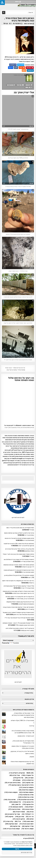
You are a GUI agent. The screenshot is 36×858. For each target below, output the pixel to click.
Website (28, 85)
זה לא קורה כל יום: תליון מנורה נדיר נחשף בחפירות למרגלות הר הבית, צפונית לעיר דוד (20, 598)
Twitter (20, 65)
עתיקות (9, 817)
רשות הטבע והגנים (26, 824)
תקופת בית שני (27, 829)
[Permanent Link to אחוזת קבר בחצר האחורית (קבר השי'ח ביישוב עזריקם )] (18, 310)
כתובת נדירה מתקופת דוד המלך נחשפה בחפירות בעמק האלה (23, 747)
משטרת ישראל (19, 812)
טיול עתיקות (28, 804)
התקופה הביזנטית (26, 787)
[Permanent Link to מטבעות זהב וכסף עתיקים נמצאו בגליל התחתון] (18, 210)
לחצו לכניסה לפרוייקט (18, 518)
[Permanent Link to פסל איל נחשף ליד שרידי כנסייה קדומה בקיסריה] (18, 172)
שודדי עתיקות (28, 826)
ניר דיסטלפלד (28, 814)
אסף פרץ (29, 778)
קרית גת (31, 726)
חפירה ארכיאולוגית (26, 797)
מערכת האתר (28, 23)
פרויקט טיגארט (19, 819)
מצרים (30, 812)
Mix (23, 70)
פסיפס (30, 819)
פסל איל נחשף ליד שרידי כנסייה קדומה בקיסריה (18, 187)
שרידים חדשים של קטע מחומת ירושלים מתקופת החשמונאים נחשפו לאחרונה (20, 603)
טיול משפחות (15, 802)
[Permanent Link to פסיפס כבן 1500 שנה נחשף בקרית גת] (18, 144)
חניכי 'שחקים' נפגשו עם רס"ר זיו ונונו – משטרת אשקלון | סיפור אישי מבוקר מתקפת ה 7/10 (18, 624)
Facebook (12, 65)
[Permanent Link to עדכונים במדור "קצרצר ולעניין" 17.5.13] (18, 111)
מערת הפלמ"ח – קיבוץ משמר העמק (18, 271)
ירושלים (29, 807)
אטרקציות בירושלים (17, 773)
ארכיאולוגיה (28, 780)
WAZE (30, 773)
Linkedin (30, 70)
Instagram (10, 85)
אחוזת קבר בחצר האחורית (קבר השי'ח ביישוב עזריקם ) (18, 323)
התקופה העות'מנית (26, 792)
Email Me (28, 87)
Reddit (21, 67)
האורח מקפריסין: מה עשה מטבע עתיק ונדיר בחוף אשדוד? (23, 742)
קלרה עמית (8, 821)
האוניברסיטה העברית (13, 783)
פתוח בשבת (28, 821)
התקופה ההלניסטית (26, 790)
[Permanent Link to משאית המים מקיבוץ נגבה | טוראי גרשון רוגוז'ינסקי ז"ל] (18, 341)
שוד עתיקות (15, 826)
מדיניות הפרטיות (26, 852)
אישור (17, 849)
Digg (10, 67)
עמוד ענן (19, 817)
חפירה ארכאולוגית (26, 795)
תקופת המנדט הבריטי (11, 829)
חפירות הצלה (10, 800)
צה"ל (18, 821)
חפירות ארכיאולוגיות (25, 800)
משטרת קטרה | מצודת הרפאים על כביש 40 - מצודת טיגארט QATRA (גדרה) (23, 732)
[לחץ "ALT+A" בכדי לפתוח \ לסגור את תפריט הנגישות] (2, 2)
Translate (16, 643)
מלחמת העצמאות (16, 807)
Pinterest (28, 67)
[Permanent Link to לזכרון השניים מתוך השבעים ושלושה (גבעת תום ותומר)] (18, 284)
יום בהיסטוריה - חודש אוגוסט (26, 736)
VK (15, 67)
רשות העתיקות (11, 824)
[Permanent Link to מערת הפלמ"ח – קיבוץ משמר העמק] (18, 253)
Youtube (19, 85)
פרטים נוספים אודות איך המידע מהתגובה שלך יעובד (19, 427)
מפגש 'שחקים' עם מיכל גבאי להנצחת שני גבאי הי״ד (19, 618)
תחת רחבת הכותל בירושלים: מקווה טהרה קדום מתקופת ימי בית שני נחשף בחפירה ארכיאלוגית (18, 592)
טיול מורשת (28, 802)
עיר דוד (30, 817)
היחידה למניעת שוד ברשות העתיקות (21, 785)
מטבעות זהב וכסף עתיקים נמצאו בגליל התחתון (18, 234)
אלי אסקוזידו (28, 775)
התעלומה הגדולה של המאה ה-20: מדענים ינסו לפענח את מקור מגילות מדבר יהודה (19, 545)
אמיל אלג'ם (15, 775)
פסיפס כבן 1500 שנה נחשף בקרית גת (18, 158)
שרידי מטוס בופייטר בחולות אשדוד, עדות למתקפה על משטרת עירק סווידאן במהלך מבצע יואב (23, 715)
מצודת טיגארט (14, 809)
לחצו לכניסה (18, 682)
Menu (17, 2)
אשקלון (32, 757)
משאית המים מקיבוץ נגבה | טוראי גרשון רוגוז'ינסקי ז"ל (18, 360)
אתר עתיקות (28, 783)
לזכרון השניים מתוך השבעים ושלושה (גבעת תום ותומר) (18, 297)
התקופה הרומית (11, 792)
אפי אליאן (18, 778)
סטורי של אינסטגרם (12, 814)
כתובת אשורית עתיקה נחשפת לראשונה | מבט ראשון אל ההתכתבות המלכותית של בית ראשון (18, 614)
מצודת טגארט (28, 809)
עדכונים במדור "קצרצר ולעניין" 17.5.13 (18, 129)
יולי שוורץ (16, 804)
